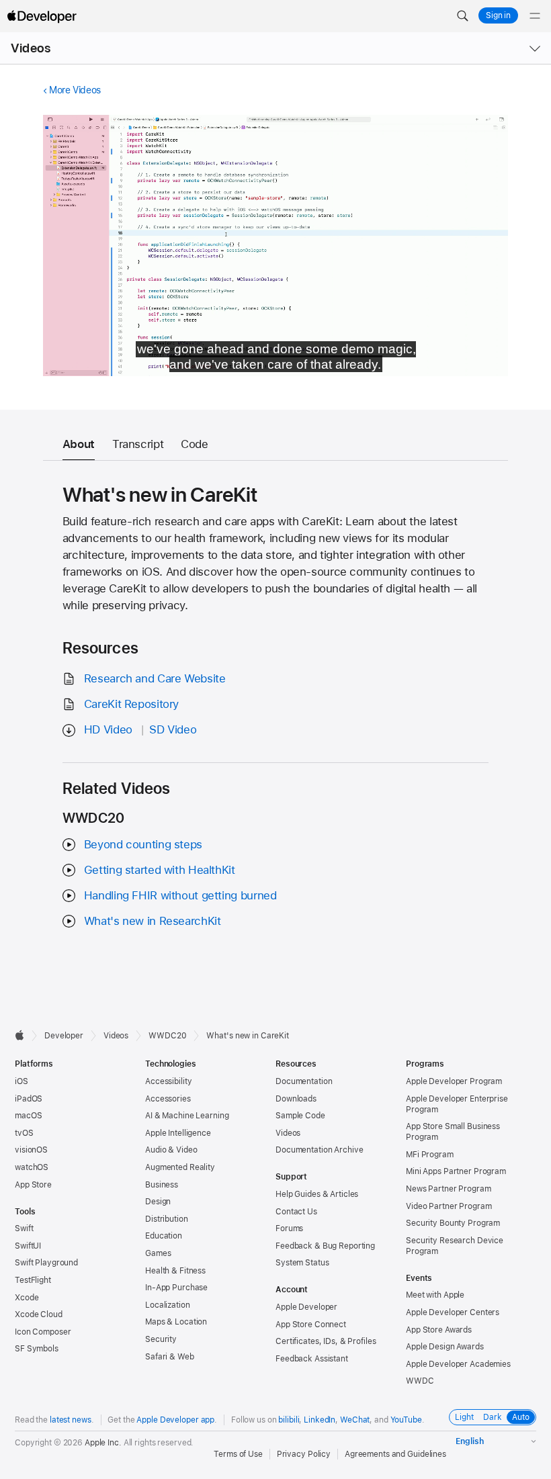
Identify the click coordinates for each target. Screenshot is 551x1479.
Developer (63, 1035)
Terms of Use (238, 1454)
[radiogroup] (492, 1417)
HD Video (108, 729)
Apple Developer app (175, 1420)
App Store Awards (439, 1330)
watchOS (31, 1167)
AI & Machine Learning (186, 1115)
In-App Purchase (176, 1287)
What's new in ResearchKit (152, 921)
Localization (167, 1305)
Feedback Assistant (312, 1358)
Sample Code (300, 1115)
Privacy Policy (304, 1454)
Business (161, 1185)
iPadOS (28, 1099)
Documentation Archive (319, 1150)
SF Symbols (36, 1348)
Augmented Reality (180, 1167)
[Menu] (535, 16)
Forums (289, 1228)
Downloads (296, 1099)
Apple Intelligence (178, 1133)
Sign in (498, 15)
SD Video (172, 729)
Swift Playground (46, 1262)
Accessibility (168, 1081)
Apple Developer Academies (458, 1364)
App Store (33, 1185)
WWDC (420, 1381)
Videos (30, 48)
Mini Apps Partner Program (456, 1171)
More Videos (75, 90)
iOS (21, 1081)
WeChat (355, 1420)
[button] (462, 16)
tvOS (24, 1133)
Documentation (304, 1081)
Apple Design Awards (445, 1346)
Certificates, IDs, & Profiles (326, 1341)
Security (161, 1339)
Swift (24, 1228)
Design (158, 1201)
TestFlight (33, 1280)
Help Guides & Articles (317, 1194)
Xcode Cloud (38, 1314)
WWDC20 (167, 1035)
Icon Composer (43, 1332)
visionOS (31, 1150)
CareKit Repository (131, 704)
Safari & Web (169, 1356)
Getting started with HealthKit (159, 870)
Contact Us (296, 1211)
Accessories (168, 1099)
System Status (302, 1262)
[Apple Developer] (41, 16)
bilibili (288, 1420)
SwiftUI (28, 1246)
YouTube (406, 1420)
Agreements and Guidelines (395, 1454)
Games (158, 1253)
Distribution (166, 1219)
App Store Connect (311, 1324)
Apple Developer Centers (452, 1312)
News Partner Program (448, 1189)
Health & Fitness (175, 1270)
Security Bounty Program (453, 1223)
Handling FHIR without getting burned (180, 895)
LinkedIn (319, 1420)
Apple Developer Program (454, 1081)
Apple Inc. (103, 1442)
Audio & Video (171, 1150)
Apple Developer (306, 1307)
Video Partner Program (448, 1206)
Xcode (26, 1297)
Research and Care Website (155, 678)
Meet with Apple (435, 1295)
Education (163, 1236)
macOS (28, 1115)
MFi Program (430, 1154)
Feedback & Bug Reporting (325, 1246)
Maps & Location (176, 1322)
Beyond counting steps (143, 844)
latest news (70, 1420)
